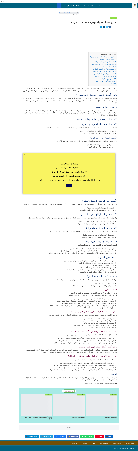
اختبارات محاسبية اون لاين (73, 5)
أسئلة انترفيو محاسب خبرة (88, 383)
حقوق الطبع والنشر (103, 443)
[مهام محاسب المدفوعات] (101, 405)
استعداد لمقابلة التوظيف (107, 59)
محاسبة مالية (94, 5)
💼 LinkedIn (109, 436)
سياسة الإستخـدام (117, 443)
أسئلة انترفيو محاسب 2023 (98, 383)
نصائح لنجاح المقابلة (108, 79)
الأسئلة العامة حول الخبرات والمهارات (103, 64)
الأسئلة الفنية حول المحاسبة (106, 66)
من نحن (93, 443)
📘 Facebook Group (60, 436)
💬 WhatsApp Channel (87, 436)
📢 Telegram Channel (46, 436)
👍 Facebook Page (73, 436)
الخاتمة (111, 83)
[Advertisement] (69, 40)
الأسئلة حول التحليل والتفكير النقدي (104, 74)
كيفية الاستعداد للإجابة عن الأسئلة (104, 76)
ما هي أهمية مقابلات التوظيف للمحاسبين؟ (102, 57)
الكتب (64, 5)
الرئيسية (107, 5)
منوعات (59, 5)
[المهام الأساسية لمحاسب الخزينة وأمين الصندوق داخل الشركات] (36, 405)
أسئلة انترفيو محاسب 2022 (109, 383)
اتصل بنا (85, 443)
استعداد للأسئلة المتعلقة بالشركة (104, 81)
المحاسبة (101, 5)
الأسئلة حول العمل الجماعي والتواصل (103, 71)
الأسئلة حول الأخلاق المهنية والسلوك (103, 69)
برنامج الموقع (75, 443)
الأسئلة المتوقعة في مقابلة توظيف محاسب (101, 62)
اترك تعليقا (68, 427)
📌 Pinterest (99, 436)
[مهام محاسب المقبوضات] (69, 405)
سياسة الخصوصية (130, 443)
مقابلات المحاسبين (114, 18)
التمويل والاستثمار (85, 5)
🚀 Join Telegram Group (31, 436)
